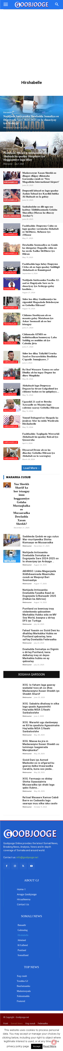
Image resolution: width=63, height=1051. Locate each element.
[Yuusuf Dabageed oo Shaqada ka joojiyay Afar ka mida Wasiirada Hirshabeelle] (11, 421)
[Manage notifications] (54, 1042)
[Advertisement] (31, 42)
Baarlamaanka (12, 216)
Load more (30, 468)
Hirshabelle (10, 182)
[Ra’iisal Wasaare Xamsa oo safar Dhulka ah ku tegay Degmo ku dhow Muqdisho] (11, 373)
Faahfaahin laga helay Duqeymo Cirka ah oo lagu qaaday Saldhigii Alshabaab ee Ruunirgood (41, 267)
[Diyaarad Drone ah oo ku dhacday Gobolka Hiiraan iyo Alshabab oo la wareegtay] (11, 453)
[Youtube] (31, 866)
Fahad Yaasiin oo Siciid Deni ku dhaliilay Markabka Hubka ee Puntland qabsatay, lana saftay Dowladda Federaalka (41, 635)
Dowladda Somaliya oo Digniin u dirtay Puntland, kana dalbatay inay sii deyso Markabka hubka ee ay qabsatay (41, 655)
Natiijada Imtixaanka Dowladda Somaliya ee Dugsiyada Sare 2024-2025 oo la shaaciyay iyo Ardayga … (41, 557)
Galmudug (24, 87)
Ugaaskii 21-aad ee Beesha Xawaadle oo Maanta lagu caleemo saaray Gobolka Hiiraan (40, 404)
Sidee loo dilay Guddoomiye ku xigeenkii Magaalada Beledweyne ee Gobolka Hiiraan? (40, 302)
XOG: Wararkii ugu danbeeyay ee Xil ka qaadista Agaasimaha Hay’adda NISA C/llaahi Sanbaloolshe (41, 727)
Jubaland (37, 87)
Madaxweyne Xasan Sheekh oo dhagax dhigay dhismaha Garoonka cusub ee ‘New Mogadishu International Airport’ (40, 177)
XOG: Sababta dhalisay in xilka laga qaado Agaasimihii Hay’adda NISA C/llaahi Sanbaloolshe (41, 708)
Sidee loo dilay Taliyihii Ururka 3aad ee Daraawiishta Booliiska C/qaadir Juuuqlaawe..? (39, 356)
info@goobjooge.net (27, 857)
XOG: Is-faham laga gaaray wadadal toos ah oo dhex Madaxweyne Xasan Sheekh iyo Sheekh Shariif (41, 689)
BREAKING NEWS (10, 149)
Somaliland (37, 91)
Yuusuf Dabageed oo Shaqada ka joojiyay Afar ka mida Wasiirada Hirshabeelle (40, 420)
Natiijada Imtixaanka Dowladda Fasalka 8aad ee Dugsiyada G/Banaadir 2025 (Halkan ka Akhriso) (39, 594)
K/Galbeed (49, 87)
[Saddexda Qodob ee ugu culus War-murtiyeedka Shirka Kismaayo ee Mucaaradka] (11, 540)
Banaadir (12, 87)
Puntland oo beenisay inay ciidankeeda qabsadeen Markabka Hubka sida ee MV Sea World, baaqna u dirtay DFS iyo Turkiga (39, 614)
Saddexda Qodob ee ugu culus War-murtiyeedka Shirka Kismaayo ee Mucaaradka (41, 539)
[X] (23, 866)
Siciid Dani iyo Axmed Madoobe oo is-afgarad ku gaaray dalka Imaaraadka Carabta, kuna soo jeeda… (38, 764)
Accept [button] (36, 1046)
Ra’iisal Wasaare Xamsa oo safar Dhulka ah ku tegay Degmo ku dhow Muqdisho (40, 372)
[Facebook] (6, 866)
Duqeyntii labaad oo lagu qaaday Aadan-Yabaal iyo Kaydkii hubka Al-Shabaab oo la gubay (40, 193)
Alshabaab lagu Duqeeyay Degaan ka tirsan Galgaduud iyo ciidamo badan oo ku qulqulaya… (40, 388)
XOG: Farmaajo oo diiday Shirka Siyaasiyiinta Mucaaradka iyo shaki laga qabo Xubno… (38, 783)
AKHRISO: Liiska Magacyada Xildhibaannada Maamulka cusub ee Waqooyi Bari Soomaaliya (39, 576)
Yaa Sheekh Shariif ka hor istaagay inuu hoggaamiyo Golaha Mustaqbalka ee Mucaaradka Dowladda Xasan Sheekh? (21, 504)
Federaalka (10, 323)
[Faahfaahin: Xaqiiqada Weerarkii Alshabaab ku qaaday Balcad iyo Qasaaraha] (11, 437)
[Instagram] (15, 866)
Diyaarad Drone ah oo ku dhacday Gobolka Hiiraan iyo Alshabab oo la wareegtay (38, 453)
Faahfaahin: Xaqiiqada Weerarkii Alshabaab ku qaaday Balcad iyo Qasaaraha (40, 436)
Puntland (24, 91)
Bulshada (9, 410)
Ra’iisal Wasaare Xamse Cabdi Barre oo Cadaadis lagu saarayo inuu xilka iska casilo (40, 800)
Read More (49, 1046)
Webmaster (27, 546)
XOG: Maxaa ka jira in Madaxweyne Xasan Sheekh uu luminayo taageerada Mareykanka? (41, 746)
